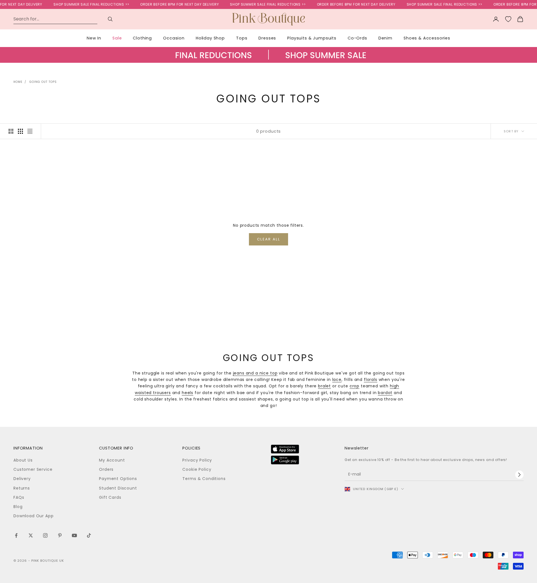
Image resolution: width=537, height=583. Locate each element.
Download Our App (33, 516)
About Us (23, 460)
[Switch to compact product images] (29, 131)
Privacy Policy (197, 460)
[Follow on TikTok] (89, 535)
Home (17, 82)
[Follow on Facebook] (16, 535)
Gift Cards (110, 497)
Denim (385, 38)
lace (336, 379)
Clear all (268, 239)
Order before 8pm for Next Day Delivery (174, 4)
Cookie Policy (196, 469)
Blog (17, 506)
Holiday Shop (210, 38)
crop (354, 386)
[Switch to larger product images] (10, 131)
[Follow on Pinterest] (60, 535)
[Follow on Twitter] (31, 535)
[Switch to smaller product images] (20, 131)
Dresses (267, 38)
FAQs (18, 497)
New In (94, 38)
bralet (324, 386)
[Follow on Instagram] (45, 535)
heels (187, 392)
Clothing (142, 38)
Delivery (22, 478)
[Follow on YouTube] (74, 535)
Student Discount (118, 488)
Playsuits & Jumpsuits (311, 38)
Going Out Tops (43, 82)
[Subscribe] (519, 474)
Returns (21, 488)
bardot (385, 392)
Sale (117, 38)
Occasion (174, 38)
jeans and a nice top (255, 373)
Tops (241, 38)
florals (370, 379)
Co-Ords (357, 38)
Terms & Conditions (203, 478)
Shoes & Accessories (427, 38)
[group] (268, 60)
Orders (106, 469)
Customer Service (32, 469)
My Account (112, 460)
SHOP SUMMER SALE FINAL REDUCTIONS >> (86, 4)
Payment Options (118, 478)
